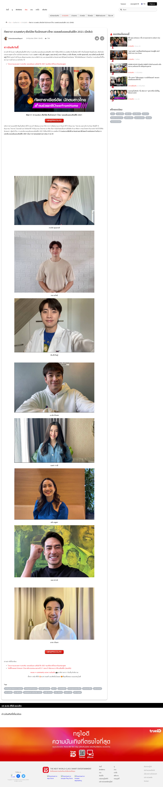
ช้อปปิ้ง (101, 776)
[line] (13, 776)
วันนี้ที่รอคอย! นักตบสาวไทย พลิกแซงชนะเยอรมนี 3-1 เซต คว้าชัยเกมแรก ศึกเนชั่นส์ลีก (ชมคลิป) (39, 668)
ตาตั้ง (37, 9)
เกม (31, 9)
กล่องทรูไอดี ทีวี (134, 4)
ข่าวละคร (74, 16)
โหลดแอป (123, 4)
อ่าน (26, 9)
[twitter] (23, 776)
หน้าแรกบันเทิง (54, 16)
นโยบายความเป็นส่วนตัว (150, 774)
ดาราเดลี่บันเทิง (132, 86)
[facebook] (18, 776)
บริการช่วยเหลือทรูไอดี (105, 782)
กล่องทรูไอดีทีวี (103, 779)
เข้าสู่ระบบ (152, 4)
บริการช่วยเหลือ (148, 778)
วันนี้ (7, 9)
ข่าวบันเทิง (65, 16)
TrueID (11, 4)
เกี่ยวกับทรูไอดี (148, 767)
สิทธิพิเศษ (19, 9)
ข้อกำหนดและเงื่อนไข (149, 770)
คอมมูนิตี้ (116, 779)
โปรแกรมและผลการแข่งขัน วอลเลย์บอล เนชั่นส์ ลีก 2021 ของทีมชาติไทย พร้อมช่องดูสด (37, 64)
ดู (12, 9)
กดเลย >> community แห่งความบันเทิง (42, 672)
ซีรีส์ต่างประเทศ (100, 16)
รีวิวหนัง (90, 16)
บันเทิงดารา (16, 23)
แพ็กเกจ (116, 776)
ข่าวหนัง (82, 16)
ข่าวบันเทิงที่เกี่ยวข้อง (11, 714)
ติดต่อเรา (146, 781)
